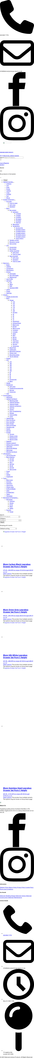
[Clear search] (19, 517)
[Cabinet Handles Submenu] (13, 182)
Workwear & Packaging (10, 498)
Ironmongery (7, 395)
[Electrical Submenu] (9, 263)
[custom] (17, 881)
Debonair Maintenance (15, 897)
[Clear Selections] (19, 520)
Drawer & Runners (8, 199)
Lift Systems (6, 454)
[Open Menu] (0, 177)
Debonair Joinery (21, 896)
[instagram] (17, 140)
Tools (4, 478)
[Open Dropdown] (20, 520)
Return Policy (13, 887)
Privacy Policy (21, 887)
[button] (0, 159)
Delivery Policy (4, 887)
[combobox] (9, 520)
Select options (7, 573)
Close (5, 180)
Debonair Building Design (8, 896)
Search (2, 157)
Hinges (5, 295)
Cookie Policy (29, 887)
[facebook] (17, 105)
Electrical (6, 263)
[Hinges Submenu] (8, 295)
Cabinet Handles (8, 182)
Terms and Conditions (6, 889)
